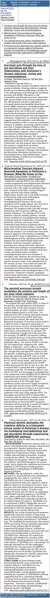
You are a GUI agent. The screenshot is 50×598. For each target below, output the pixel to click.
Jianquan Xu (34, 296)
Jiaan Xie (20, 299)
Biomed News (14, 3)
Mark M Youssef (31, 299)
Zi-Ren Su (21, 439)
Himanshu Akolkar (20, 296)
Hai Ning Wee (37, 79)
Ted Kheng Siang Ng (21, 79)
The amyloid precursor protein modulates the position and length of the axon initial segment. (25, 42)
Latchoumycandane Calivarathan (31, 179)
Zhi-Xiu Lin (18, 442)
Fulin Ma (7, 296)
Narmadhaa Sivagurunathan (16, 177)
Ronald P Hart (20, 301)
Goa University (7, 20)
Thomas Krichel (32, 595)
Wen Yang (30, 439)
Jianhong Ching (10, 81)
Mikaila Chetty (7, 17)
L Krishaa (8, 79)
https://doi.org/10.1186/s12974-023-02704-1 (29, 590)
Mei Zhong (40, 439)
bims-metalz (4, 3)
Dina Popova (9, 299)
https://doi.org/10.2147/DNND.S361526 (27, 280)
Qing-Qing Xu (10, 439)
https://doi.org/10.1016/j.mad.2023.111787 (28, 161)
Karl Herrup (32, 301)
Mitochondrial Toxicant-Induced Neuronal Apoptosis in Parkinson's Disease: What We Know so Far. (24, 35)
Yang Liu (43, 296)
